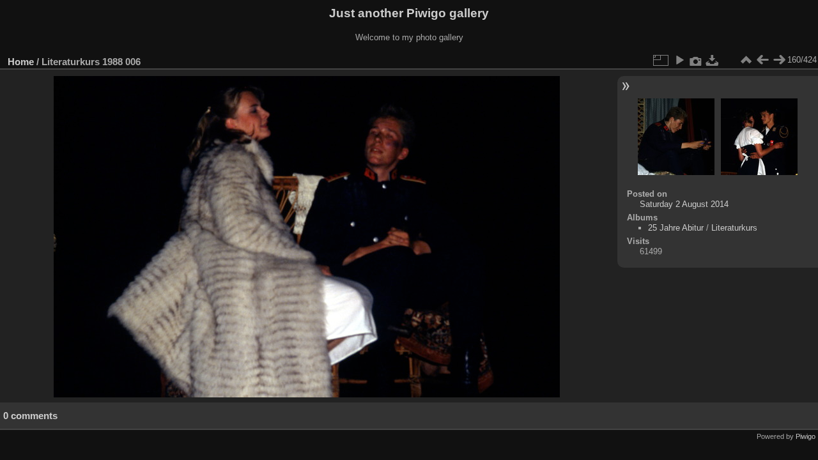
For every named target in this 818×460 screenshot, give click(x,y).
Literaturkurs (734, 228)
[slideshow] (679, 60)
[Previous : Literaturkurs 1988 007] (762, 60)
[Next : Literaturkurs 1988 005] (779, 60)
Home (21, 61)
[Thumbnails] (745, 60)
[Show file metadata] (696, 60)
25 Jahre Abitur (676, 228)
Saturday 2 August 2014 (684, 204)
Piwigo (805, 436)
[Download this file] (712, 60)
